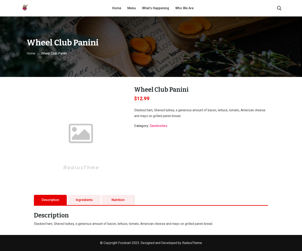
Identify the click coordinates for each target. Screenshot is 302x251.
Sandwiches (158, 126)
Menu (131, 8)
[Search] (279, 8)
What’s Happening (155, 8)
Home (116, 8)
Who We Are (184, 8)
